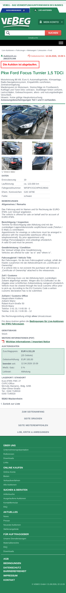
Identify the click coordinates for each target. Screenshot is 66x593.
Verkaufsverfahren (11, 480)
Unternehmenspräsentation (16, 450)
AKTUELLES (10, 512)
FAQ (5, 507)
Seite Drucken (33, 418)
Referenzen (8, 454)
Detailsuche (33, 38)
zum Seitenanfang (33, 411)
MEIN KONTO (51, 22)
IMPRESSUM (10, 575)
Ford (50, 50)
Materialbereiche (11, 543)
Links (5, 462)
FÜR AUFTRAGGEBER (16, 534)
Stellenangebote (11, 529)
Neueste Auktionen (12, 525)
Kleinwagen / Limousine (36, 50)
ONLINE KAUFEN (13, 467)
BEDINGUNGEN (12, 563)
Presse (6, 520)
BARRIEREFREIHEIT (14, 571)
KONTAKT (9, 580)
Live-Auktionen (8, 50)
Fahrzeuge (20, 50)
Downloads (8, 458)
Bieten (6, 476)
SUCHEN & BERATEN (15, 489)
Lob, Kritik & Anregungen (33, 432)
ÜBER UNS (9, 445)
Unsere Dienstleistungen (14, 538)
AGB (6, 558)
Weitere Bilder (9, 172)
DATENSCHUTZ (12, 567)
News (6, 516)
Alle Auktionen (10, 485)
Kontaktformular (10, 502)
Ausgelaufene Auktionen (14, 498)
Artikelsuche (9, 494)
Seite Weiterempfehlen (33, 425)
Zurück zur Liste (11, 404)
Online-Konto (9, 472)
